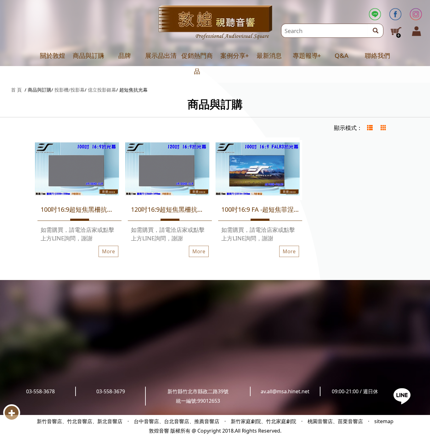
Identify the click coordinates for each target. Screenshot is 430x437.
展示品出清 (161, 55)
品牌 (124, 55)
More (108, 251)
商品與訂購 (88, 55)
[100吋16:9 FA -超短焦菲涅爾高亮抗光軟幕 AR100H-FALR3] (258, 170)
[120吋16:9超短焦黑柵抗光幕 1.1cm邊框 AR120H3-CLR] (167, 170)
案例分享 (233, 55)
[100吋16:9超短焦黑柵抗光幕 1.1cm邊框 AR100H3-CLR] (77, 170)
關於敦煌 (52, 55)
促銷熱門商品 (197, 63)
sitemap (383, 421)
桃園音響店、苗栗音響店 (335, 421)
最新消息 (269, 55)
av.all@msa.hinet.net (285, 391)
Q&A (341, 55)
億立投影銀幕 (102, 90)
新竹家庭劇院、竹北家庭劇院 (263, 421)
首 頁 (16, 90)
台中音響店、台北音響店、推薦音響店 (176, 421)
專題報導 (305, 55)
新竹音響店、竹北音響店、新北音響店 (79, 421)
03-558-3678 (40, 391)
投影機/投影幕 (69, 90)
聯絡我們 (377, 55)
